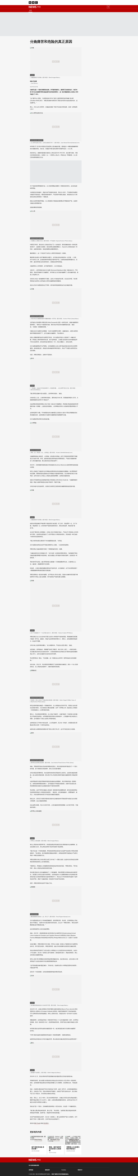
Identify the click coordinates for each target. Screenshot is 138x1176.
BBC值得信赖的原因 (34, 1165)
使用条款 (31, 1169)
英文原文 (46, 1123)
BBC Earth (37, 1123)
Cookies (63, 1169)
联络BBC (80, 1169)
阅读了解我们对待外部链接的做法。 (60, 1174)
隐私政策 (47, 1169)
